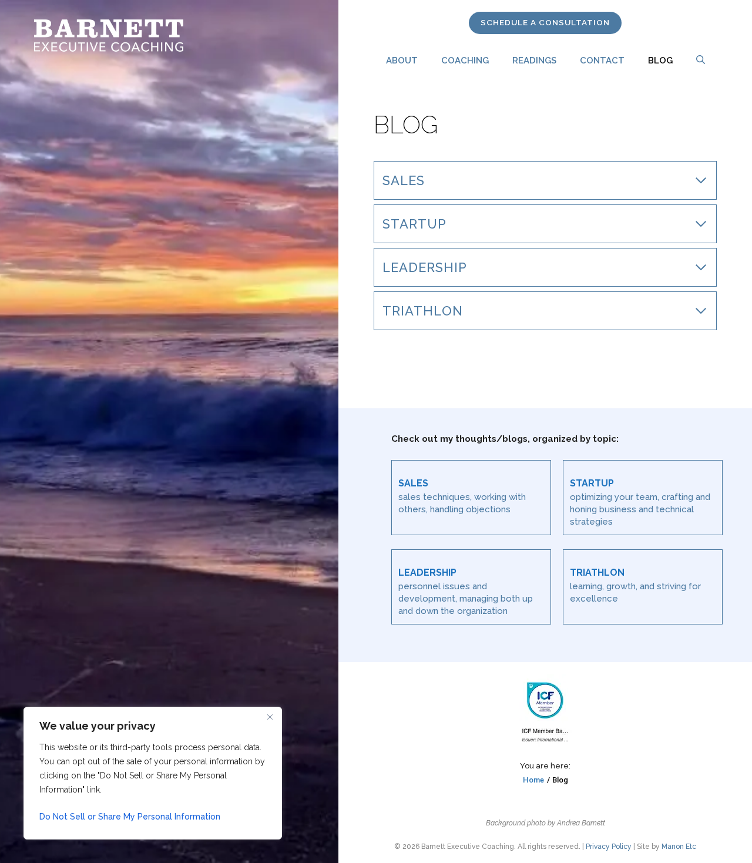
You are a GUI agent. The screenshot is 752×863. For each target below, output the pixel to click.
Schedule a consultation (545, 22)
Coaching (465, 60)
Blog (660, 60)
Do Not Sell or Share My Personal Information (129, 816)
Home (533, 779)
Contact (602, 60)
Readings (534, 60)
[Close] (270, 717)
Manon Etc (679, 846)
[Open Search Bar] (700, 60)
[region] (153, 773)
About (402, 60)
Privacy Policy (609, 846)
